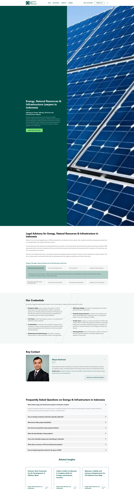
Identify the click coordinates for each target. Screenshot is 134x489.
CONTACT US (99, 2)
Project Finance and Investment (55, 282)
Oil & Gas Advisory (73, 268)
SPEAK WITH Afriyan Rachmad (95, 377)
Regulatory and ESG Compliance (97, 282)
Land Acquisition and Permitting (76, 282)
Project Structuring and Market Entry (36, 268)
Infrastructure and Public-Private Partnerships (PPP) (35, 282)
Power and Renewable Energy (55, 268)
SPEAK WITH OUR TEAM (34, 130)
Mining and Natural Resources (97, 268)
